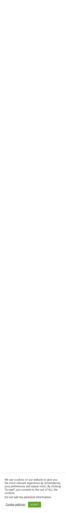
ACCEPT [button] (34, 504)
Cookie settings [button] (15, 504)
